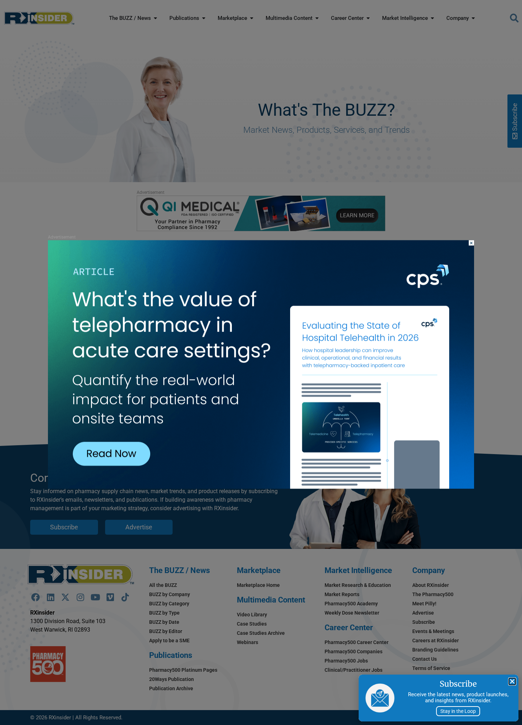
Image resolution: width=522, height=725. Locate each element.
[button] (512, 681)
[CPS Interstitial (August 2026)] (261, 487)
